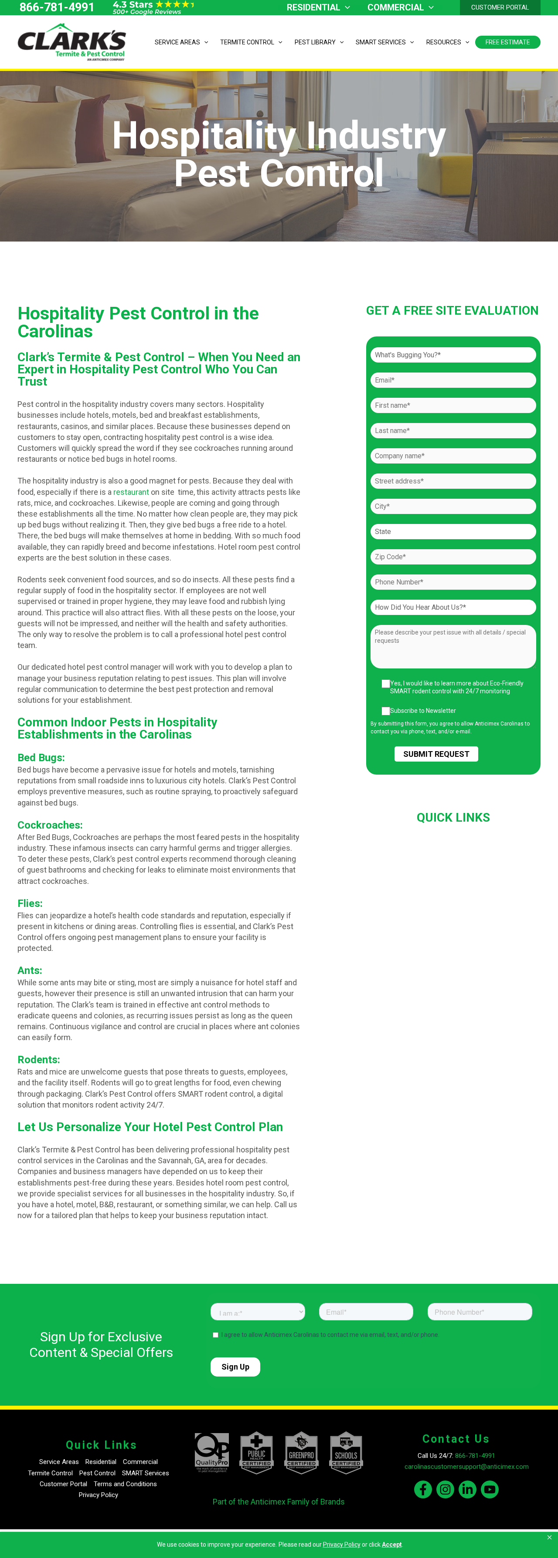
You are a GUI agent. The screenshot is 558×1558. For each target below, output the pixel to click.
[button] (550, 1537)
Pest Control (97, 1473)
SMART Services (145, 1473)
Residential (100, 1462)
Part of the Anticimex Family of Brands (279, 1501)
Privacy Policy (98, 1495)
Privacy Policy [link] (342, 1544)
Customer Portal (63, 1484)
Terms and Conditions (125, 1484)
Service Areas (59, 1462)
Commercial (140, 1462)
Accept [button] (392, 1544)
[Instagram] (445, 1489)
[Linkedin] (467, 1489)
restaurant (131, 492)
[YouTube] (490, 1489)
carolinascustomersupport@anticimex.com (467, 1467)
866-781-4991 (57, 7)
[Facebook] (423, 1489)
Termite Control (50, 1473)
